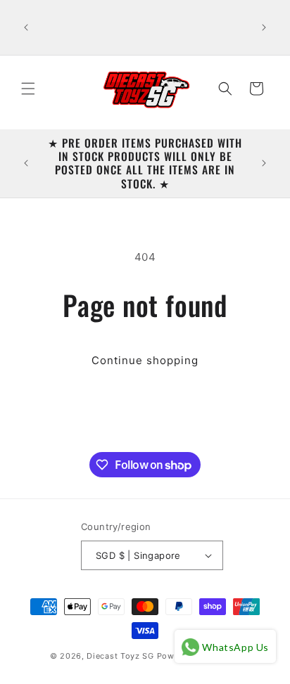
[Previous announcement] (26, 27)
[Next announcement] (263, 27)
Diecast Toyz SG (120, 656)
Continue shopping (145, 360)
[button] (28, 88)
